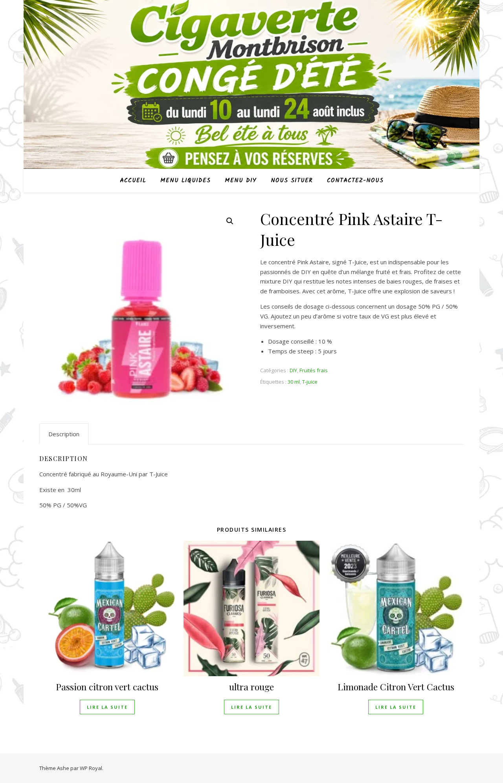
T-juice (310, 381)
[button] (230, 221)
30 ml (294, 381)
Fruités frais (313, 370)
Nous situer (292, 180)
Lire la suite (107, 707)
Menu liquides (185, 180)
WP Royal (91, 768)
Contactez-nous (355, 180)
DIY (293, 370)
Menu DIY (241, 180)
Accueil (133, 180)
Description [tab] (63, 434)
